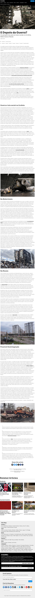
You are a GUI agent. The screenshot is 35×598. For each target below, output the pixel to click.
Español (10, 43)
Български (17, 546)
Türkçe (13, 548)
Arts (2, 525)
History (20, 525)
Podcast (3, 538)
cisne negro (15, 314)
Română (9, 549)
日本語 (13, 546)
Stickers (13, 530)
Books (1, 2)
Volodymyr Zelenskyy (24, 67)
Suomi (10, 546)
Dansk (19, 549)
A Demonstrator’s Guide (12, 527)
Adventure (5, 525)
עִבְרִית (22, 549)
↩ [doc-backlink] (20, 435)
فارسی (17, 548)
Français (13, 43)
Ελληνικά (6, 546)
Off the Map (3, 537)
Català (10, 550)
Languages (22, 2)
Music (20, 530)
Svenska (15, 549)
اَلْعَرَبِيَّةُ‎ (2, 549)
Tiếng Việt (6, 550)
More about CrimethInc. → (27, 563)
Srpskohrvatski (26, 43)
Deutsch (3, 43)
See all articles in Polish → (5, 4)
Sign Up (30, 581)
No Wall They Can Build (28, 535)
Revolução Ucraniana (12, 435)
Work (23, 534)
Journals (6, 530)
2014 (28, 131)
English (7, 43)
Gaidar (27, 365)
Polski (2, 546)
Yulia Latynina (4, 284)
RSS (5, 524)
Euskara (6, 548)
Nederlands (21, 548)
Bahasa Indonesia (26, 546)
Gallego (15, 550)
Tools (8, 2)
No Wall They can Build (13, 539)
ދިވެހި (13, 550)
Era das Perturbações (20, 149)
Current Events (8, 41)
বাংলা (12, 549)
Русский (21, 43)
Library (4, 2)
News (28, 525)
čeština (2, 548)
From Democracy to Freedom (7, 534)
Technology (3, 527)
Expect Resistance (28, 534)
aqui (17, 92)
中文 (21, 546)
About (25, 2)
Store (15, 2)
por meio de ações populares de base (16, 83)
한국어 (5, 549)
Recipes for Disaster (5, 535)
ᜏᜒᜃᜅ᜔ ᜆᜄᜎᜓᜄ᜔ (28, 550)
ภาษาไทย (25, 549)
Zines (2, 530)
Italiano (10, 545)
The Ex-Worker (4, 539)
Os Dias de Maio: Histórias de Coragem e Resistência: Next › (17, 471)
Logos (23, 530)
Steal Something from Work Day (13, 531)
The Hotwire (21, 539)
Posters (9, 530)
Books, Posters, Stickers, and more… (9, 542)
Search (17, 2)
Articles (3, 524)
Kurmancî (20, 550)
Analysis (3, 41)
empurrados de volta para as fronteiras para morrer (21, 75)
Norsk (23, 550)
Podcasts (11, 2)
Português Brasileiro (24, 545)
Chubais (31, 365)
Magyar (17, 43)
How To (24, 525)
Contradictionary (17, 534)
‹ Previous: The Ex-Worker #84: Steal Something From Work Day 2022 (17, 469)
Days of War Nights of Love (16, 535)
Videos (17, 530)
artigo (27, 88)
